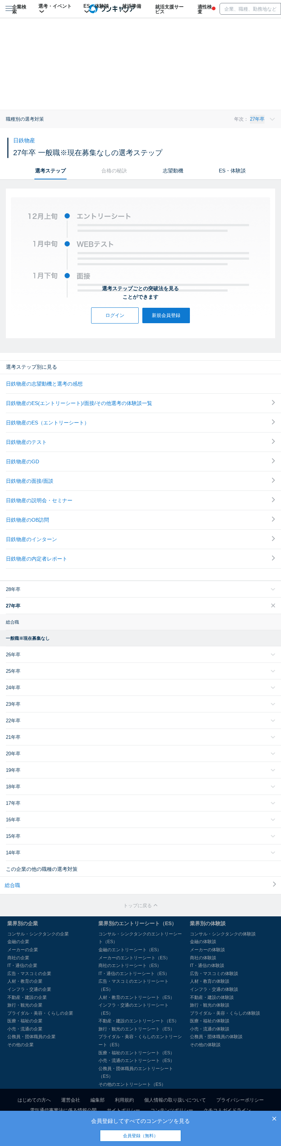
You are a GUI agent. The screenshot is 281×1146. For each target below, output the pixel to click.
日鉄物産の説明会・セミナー (39, 500)
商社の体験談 (203, 957)
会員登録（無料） (140, 1135)
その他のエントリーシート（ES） (132, 1084)
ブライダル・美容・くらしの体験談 (225, 1013)
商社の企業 (18, 957)
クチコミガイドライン (227, 1110)
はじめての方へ (34, 1100)
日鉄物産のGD (22, 461)
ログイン (114, 315)
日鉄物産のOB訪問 (27, 520)
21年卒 (13, 737)
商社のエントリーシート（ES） (129, 965)
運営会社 (70, 1100)
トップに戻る (138, 905)
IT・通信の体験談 (207, 965)
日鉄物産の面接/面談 (29, 481)
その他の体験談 (205, 1044)
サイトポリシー (123, 1110)
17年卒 (13, 803)
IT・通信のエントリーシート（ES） (133, 973)
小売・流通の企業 (24, 1029)
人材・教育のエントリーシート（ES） (136, 997)
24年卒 (13, 687)
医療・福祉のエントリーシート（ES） (136, 1052)
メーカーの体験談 (207, 949)
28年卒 (13, 589)
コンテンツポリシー (171, 1110)
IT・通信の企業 (22, 965)
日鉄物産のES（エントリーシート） (47, 423)
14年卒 (13, 852)
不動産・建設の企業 (27, 997)
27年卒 (13, 606)
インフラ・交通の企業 (29, 989)
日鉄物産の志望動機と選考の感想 (44, 384)
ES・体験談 (232, 171)
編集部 (97, 1100)
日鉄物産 (24, 140)
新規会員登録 (166, 315)
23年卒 (13, 704)
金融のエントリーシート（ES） (129, 949)
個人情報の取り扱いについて (175, 1100)
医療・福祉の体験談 (209, 1020)
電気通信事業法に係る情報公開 (63, 1110)
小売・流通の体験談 (209, 1029)
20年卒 (13, 753)
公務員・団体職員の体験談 (216, 1036)
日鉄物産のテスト (26, 442)
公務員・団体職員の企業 (31, 1036)
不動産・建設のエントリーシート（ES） (138, 1020)
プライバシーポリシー (240, 1100)
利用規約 (124, 1100)
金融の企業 (18, 941)
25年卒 (13, 671)
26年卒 (13, 654)
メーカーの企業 (22, 949)
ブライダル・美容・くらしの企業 (40, 1013)
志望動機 (173, 171)
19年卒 (13, 770)
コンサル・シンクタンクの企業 (38, 934)
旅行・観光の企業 (24, 1005)
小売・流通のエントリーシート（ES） (136, 1060)
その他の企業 (20, 1044)
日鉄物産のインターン (31, 539)
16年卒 (13, 819)
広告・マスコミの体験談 (214, 973)
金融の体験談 (203, 941)
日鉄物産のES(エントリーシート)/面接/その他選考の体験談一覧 (79, 403)
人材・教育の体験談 (209, 981)
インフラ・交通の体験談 (214, 989)
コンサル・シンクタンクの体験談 (223, 934)
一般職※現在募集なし (28, 638)
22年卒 (13, 720)
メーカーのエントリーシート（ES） (134, 957)
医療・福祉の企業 (24, 1020)
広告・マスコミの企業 (29, 973)
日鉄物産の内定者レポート (36, 559)
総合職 (12, 622)
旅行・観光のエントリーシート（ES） (136, 1029)
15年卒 (13, 836)
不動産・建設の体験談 (212, 997)
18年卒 (13, 786)
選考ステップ (50, 171)
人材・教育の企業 (24, 981)
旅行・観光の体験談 (209, 1005)
